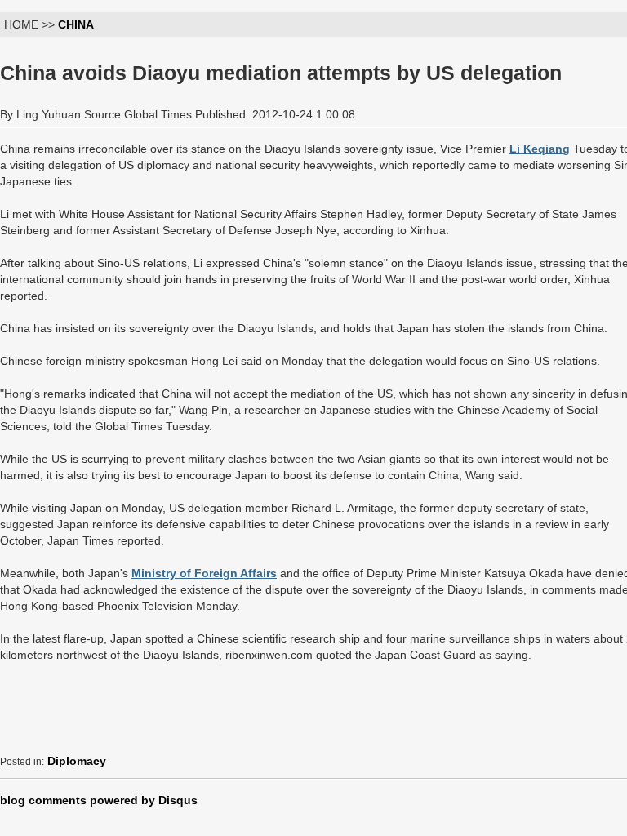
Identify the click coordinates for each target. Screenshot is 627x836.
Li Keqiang (539, 148)
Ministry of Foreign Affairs (204, 573)
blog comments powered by (99, 800)
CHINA (76, 24)
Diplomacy (76, 760)
